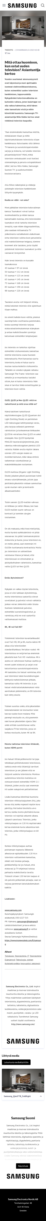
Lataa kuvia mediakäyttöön (16, 1062)
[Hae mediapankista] (43, 5)
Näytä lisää (23, 1166)
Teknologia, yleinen (24, 959)
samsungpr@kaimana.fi (27, 921)
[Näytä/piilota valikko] (4, 5)
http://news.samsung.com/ (23, 1024)
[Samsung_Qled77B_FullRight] (23, 1080)
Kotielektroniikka (12, 963)
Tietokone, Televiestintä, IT (17, 956)
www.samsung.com (13, 910)
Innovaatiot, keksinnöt (30, 963)
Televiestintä (35, 956)
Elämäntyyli (10, 959)
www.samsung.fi (21, 929)
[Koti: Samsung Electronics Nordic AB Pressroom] (22, 5)
